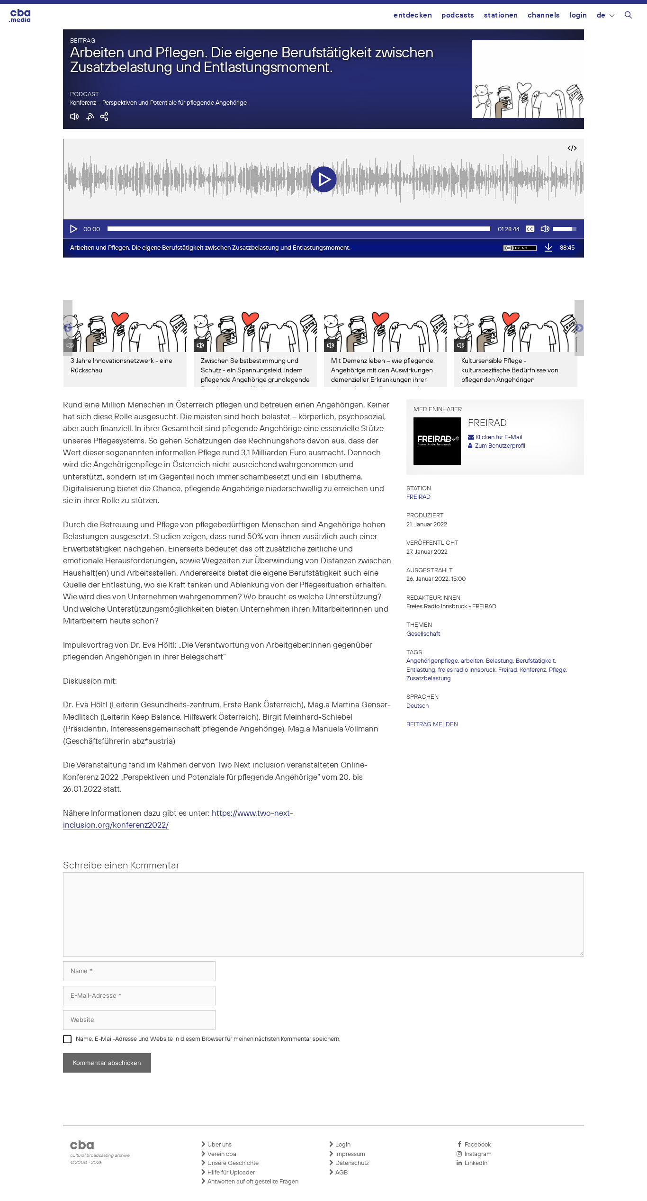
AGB (341, 1173)
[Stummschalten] (545, 229)
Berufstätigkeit (535, 661)
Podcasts (458, 15)
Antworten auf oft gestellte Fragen (252, 1182)
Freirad (507, 670)
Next (579, 328)
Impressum (349, 1154)
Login (578, 15)
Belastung (499, 661)
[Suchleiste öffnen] (628, 16)
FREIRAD (418, 497)
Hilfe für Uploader (230, 1173)
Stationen (501, 15)
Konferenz (533, 670)
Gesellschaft (423, 634)
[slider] (299, 228)
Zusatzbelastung (428, 679)
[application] (323, 228)
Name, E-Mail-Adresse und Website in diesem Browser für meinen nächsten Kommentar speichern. (208, 1039)
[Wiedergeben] (73, 229)
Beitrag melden (432, 725)
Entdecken (413, 15)
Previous (67, 328)
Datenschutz (351, 1163)
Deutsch (417, 706)
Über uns (219, 1145)
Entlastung (420, 670)
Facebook (476, 1145)
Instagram (477, 1154)
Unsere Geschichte (232, 1163)
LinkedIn (474, 1163)
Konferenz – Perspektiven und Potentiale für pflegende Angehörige (158, 103)
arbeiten (472, 661)
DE (601, 15)
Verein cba (221, 1154)
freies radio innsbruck (466, 670)
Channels (544, 15)
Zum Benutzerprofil (498, 446)
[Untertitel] (530, 229)
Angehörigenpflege (432, 661)
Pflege (557, 670)
